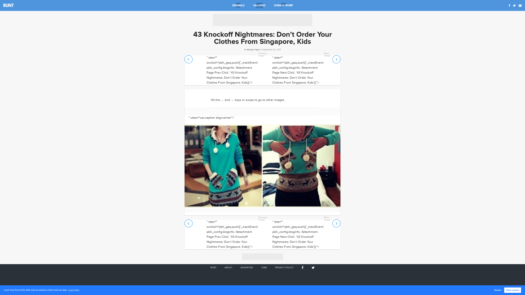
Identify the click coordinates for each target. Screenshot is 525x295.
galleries (259, 5)
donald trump (283, 5)
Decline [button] (497, 290)
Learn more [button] (73, 290)
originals (238, 5)
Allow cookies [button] (512, 290)
